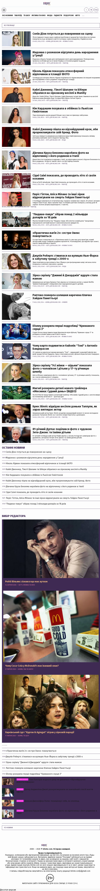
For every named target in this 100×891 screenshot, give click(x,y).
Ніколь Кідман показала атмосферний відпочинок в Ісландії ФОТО (58, 73)
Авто (77, 15)
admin (48, 41)
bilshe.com (47, 849)
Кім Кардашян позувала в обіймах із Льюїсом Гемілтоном (63, 110)
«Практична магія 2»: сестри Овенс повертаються (56, 234)
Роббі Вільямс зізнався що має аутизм (26, 581)
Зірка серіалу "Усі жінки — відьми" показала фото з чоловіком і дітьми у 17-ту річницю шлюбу (62, 368)
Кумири (64, 302)
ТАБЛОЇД (18, 15)
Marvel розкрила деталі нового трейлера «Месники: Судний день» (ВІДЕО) (60, 390)
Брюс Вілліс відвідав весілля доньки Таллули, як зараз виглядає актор (65, 408)
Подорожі (69, 15)
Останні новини (13, 447)
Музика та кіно (39, 15)
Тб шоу (26, 15)
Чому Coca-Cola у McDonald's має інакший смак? (32, 666)
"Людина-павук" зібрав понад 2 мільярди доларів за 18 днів (60, 216)
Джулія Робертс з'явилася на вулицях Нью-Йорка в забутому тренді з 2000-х (65, 257)
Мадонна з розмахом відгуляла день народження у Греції (65, 54)
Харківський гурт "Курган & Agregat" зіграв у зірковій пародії (39, 732)
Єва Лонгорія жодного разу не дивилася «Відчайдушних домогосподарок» (51, 780)
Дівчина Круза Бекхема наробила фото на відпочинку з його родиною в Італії (61, 154)
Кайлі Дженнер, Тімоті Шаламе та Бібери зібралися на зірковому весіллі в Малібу (60, 91)
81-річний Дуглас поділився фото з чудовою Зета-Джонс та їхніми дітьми (62, 431)
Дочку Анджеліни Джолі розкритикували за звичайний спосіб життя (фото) (55, 790)
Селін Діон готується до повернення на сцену (63, 33)
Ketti (48, 63)
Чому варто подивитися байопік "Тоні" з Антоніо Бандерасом (65, 347)
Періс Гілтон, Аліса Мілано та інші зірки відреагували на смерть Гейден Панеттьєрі (61, 196)
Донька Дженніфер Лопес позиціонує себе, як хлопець (48, 801)
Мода (49, 15)
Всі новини (7, 15)
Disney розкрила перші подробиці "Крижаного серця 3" (64, 327)
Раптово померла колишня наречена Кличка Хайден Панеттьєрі (62, 297)
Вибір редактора (14, 516)
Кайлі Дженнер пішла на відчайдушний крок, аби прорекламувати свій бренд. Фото (65, 131)
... (83, 15)
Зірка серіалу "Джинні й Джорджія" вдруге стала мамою (65, 277)
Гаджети (58, 15)
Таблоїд (65, 63)
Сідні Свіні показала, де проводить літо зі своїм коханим (64, 177)
